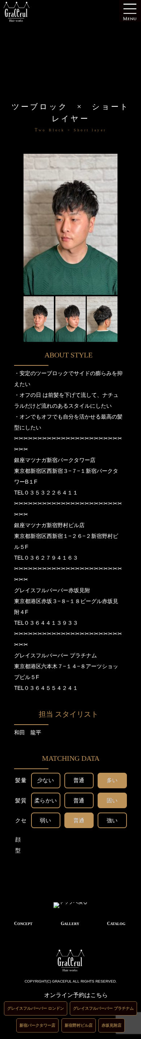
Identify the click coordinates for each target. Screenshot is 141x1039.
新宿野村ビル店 (79, 1025)
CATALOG (116, 923)
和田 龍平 (30, 732)
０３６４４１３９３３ (51, 623)
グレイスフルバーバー (41, 655)
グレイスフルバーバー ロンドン (35, 1008)
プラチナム (83, 655)
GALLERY (70, 923)
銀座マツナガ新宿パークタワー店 (54, 460)
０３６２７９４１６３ (51, 558)
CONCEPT (23, 923)
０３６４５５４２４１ (51, 688)
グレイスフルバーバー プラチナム (103, 1008)
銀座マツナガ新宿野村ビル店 (49, 525)
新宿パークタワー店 (37, 1025)
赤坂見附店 (111, 1025)
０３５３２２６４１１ (51, 492)
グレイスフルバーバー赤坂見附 (52, 590)
